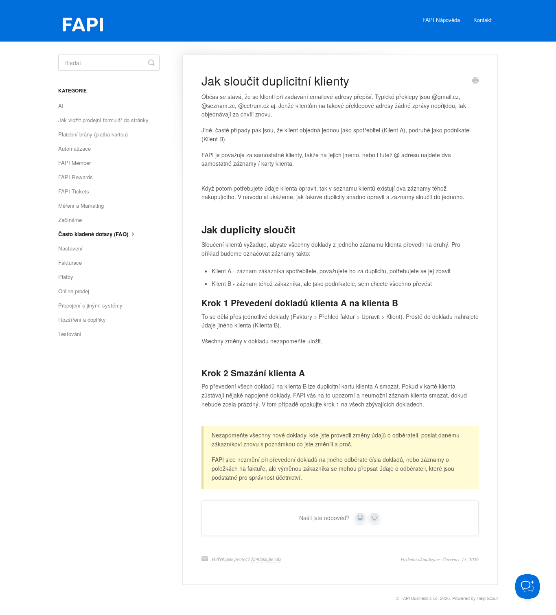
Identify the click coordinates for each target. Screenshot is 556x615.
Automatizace (74, 148)
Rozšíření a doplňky (82, 319)
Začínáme (70, 220)
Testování (69, 334)
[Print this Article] (475, 81)
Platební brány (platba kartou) (93, 134)
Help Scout (487, 598)
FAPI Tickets (73, 191)
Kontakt (482, 20)
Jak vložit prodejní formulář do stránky (103, 120)
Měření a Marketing (81, 205)
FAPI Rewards (75, 177)
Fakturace (70, 262)
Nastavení (70, 248)
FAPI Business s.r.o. (420, 598)
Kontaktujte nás (266, 559)
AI (60, 106)
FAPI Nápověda (441, 20)
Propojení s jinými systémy (90, 305)
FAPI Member (74, 163)
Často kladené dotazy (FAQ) (94, 234)
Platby (65, 277)
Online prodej (73, 291)
